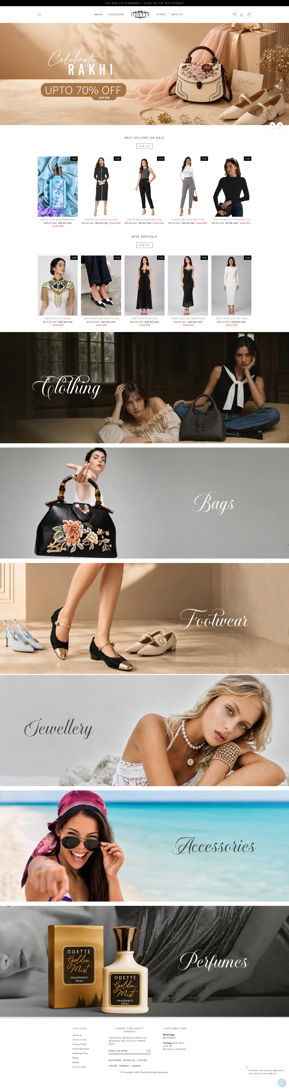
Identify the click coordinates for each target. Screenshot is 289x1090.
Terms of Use (79, 1039)
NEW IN (98, 14)
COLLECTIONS (116, 14)
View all (144, 146)
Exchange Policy (81, 1048)
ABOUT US (177, 14)
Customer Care (175, 1028)
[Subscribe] (149, 1051)
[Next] (280, 125)
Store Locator (80, 1066)
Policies (80, 1028)
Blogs (75, 1057)
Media (76, 1062)
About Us (77, 1035)
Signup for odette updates (130, 1030)
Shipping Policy (80, 1053)
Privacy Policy (80, 1044)
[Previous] (272, 125)
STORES (161, 14)
